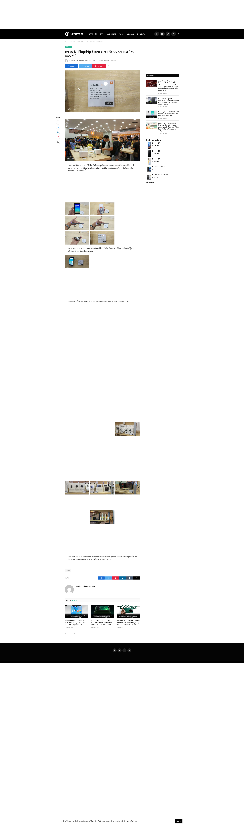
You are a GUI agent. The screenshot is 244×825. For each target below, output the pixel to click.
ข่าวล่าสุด (93, 34)
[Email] (58, 142)
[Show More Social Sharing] (108, 66)
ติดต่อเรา (141, 34)
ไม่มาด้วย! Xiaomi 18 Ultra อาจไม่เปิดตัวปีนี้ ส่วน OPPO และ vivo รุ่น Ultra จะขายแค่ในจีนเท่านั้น (128, 623)
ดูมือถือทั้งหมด (150, 182)
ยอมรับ (178, 821)
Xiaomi (68, 570)
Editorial (68, 46)
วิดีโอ (121, 34)
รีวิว (101, 34)
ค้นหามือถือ (111, 34)
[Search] (178, 34)
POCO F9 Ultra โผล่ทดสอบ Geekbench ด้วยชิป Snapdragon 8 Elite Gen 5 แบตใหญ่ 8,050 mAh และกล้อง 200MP (168, 101)
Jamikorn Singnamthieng (77, 60)
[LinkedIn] (58, 132)
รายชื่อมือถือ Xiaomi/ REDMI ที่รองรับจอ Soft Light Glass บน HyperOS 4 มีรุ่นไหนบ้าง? (75, 623)
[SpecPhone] (74, 34)
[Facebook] (58, 122)
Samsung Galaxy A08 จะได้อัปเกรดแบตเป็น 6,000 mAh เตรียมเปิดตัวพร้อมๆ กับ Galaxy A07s (168, 113)
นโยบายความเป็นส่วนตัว (130, 821)
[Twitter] (58, 127)
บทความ (130, 34)
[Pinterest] (58, 137)
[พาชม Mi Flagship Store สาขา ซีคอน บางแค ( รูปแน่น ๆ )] (102, 112)
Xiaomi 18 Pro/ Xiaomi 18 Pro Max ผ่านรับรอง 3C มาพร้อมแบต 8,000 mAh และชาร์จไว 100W (101, 623)
